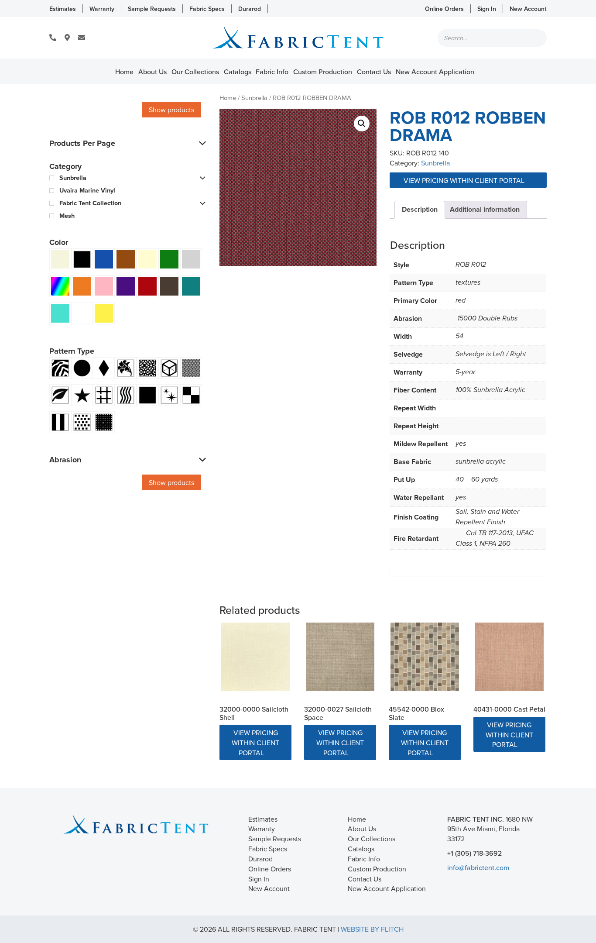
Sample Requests (152, 8)
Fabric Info (272, 71)
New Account (528, 8)
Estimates (62, 8)
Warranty (101, 8)
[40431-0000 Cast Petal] (509, 657)
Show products (171, 109)
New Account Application (435, 71)
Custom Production (322, 71)
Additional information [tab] (485, 209)
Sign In (486, 8)
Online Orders (444, 8)
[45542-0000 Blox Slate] (425, 657)
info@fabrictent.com (478, 867)
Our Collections (195, 71)
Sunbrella (254, 97)
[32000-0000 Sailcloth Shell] (255, 657)
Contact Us (374, 71)
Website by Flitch (372, 929)
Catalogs (237, 71)
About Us (152, 71)
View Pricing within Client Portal (465, 180)
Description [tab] (420, 209)
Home (124, 71)
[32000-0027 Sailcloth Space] (340, 657)
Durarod (249, 8)
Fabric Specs (207, 8)
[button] (362, 123)
